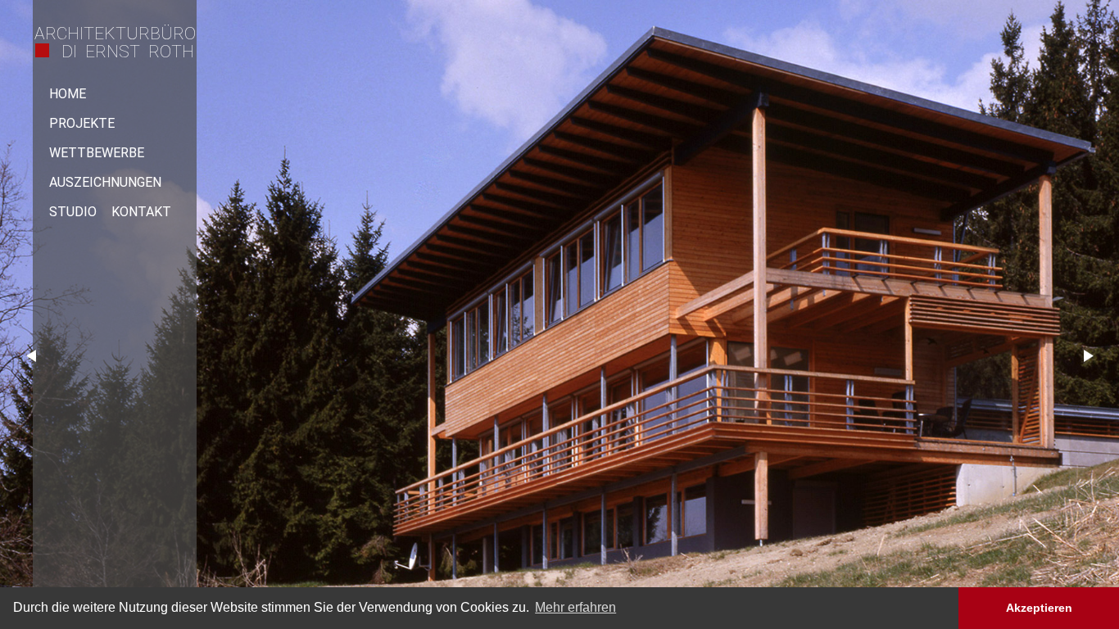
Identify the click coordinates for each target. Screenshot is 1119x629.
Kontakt (141, 211)
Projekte (82, 123)
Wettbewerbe (96, 153)
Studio (73, 211)
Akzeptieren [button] (1039, 607)
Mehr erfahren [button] (575, 607)
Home (67, 94)
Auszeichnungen (105, 182)
